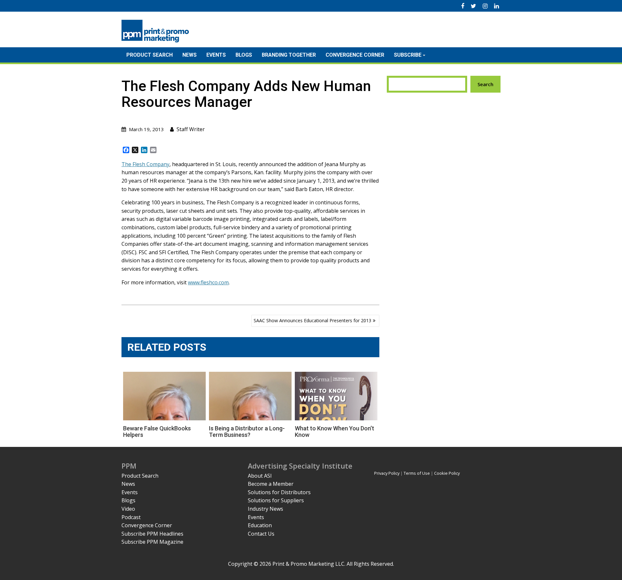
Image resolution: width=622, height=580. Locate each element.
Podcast (131, 517)
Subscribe (407, 55)
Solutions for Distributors (279, 492)
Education (260, 525)
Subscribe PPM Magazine (152, 541)
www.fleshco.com (208, 282)
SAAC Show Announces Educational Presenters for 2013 (312, 320)
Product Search (149, 55)
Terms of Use (417, 473)
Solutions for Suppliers (276, 500)
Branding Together (289, 55)
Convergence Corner (355, 55)
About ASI (260, 475)
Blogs (244, 55)
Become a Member (271, 483)
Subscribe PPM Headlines (152, 533)
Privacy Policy (386, 473)
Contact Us (261, 533)
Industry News (265, 508)
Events (216, 55)
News (189, 55)
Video (128, 508)
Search (485, 84)
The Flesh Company (145, 164)
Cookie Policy (447, 473)
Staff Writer (191, 129)
